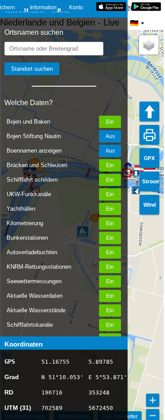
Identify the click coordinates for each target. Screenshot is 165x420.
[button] (136, 191)
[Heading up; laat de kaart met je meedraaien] (149, 111)
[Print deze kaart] (149, 135)
